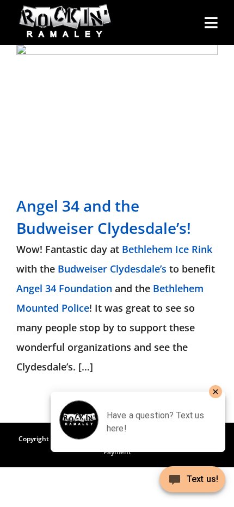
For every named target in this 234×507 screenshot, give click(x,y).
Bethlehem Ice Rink (167, 249)
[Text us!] (192, 483)
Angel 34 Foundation (64, 288)
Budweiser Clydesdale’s (112, 268)
